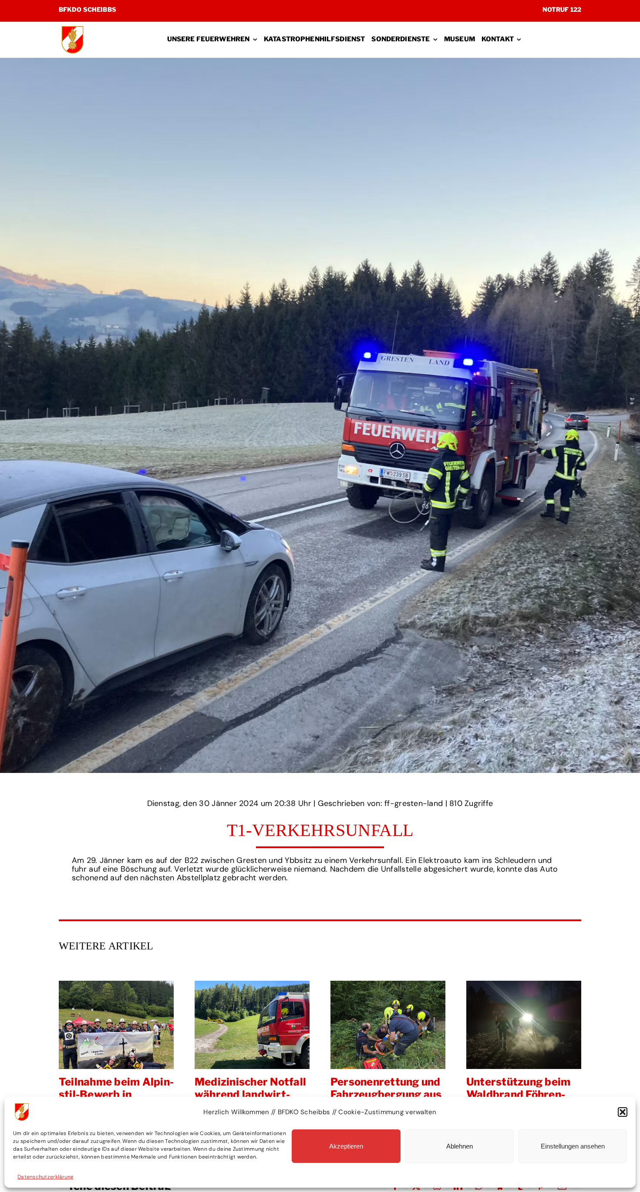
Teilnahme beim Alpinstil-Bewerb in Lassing (524, 1024)
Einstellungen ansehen (573, 1146)
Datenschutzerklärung (45, 1176)
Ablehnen (459, 1146)
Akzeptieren (346, 1146)
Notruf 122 (561, 9)
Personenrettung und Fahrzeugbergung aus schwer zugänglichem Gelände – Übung (252, 1024)
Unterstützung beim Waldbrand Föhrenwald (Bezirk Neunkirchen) (388, 1024)
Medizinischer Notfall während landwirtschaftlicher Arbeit (116, 1024)
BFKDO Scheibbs (87, 9)
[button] (622, 1112)
